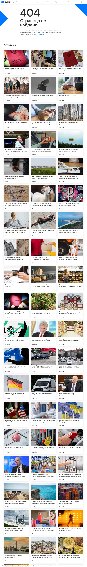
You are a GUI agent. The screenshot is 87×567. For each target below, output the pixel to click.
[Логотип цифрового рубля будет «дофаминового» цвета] (70, 197)
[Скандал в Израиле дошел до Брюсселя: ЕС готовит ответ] (16, 387)
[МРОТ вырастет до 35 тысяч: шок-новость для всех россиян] (16, 116)
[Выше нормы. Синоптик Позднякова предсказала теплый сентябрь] (43, 468)
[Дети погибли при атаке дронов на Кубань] (43, 387)
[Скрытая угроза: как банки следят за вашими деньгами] (43, 89)
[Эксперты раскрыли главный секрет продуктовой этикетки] (70, 333)
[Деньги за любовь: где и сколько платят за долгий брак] (16, 89)
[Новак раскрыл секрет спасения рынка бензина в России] (43, 441)
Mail (3, 565)
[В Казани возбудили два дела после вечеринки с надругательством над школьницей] (16, 170)
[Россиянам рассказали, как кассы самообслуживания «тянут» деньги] (43, 62)
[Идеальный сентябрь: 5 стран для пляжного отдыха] (43, 225)
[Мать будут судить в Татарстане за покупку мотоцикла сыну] (43, 360)
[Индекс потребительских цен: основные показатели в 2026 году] (70, 279)
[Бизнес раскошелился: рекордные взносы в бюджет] (70, 387)
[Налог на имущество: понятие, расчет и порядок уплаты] (70, 306)
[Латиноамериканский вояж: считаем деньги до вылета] (70, 225)
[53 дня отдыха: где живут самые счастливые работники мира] (16, 495)
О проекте (29, 565)
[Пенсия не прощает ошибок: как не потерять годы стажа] (70, 62)
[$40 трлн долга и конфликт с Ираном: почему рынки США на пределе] (16, 143)
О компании (8, 565)
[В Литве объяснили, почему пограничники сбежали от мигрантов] (70, 143)
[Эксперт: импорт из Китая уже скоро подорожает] (70, 495)
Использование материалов (74, 565)
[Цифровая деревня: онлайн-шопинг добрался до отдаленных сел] (43, 523)
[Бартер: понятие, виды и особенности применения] (43, 252)
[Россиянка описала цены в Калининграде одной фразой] (70, 360)
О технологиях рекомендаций (57, 565)
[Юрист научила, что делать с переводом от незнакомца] (70, 89)
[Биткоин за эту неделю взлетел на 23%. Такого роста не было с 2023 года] (16, 333)
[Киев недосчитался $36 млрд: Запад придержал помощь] (70, 414)
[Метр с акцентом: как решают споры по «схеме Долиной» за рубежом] (43, 550)
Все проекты (21, 565)
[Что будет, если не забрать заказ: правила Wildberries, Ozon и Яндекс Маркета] (43, 279)
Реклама (14, 565)
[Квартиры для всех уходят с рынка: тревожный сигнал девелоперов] (70, 116)
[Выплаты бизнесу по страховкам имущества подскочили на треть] (70, 468)
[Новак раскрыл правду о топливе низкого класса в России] (70, 441)
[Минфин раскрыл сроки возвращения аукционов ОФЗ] (16, 468)
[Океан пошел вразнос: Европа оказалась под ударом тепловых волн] (43, 495)
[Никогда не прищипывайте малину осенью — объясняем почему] (43, 306)
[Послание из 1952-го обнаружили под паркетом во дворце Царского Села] (16, 197)
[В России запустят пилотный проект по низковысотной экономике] (16, 523)
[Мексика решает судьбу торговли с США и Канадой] (16, 414)
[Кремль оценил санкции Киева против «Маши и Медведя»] (43, 333)
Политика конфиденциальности (41, 565)
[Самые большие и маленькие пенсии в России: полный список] (16, 62)
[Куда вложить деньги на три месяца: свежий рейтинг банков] (16, 441)
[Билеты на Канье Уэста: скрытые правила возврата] (70, 523)
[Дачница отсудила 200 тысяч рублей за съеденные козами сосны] (43, 197)
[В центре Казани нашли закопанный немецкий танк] (16, 252)
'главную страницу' (39, 34)
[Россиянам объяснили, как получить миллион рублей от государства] (70, 252)
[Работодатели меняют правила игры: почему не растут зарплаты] (16, 225)
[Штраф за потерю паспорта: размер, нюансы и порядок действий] (43, 143)
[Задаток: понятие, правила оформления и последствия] (70, 170)
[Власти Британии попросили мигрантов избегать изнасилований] (16, 550)
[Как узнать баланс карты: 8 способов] (16, 279)
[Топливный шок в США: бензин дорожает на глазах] (16, 360)
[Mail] (2, 2)
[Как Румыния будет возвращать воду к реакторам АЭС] (43, 170)
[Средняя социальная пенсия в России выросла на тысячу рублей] (43, 116)
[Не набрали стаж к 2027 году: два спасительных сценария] (16, 306)
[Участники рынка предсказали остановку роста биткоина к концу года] (70, 550)
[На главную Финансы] (9, 2)
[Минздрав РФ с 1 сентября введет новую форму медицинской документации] (43, 414)
